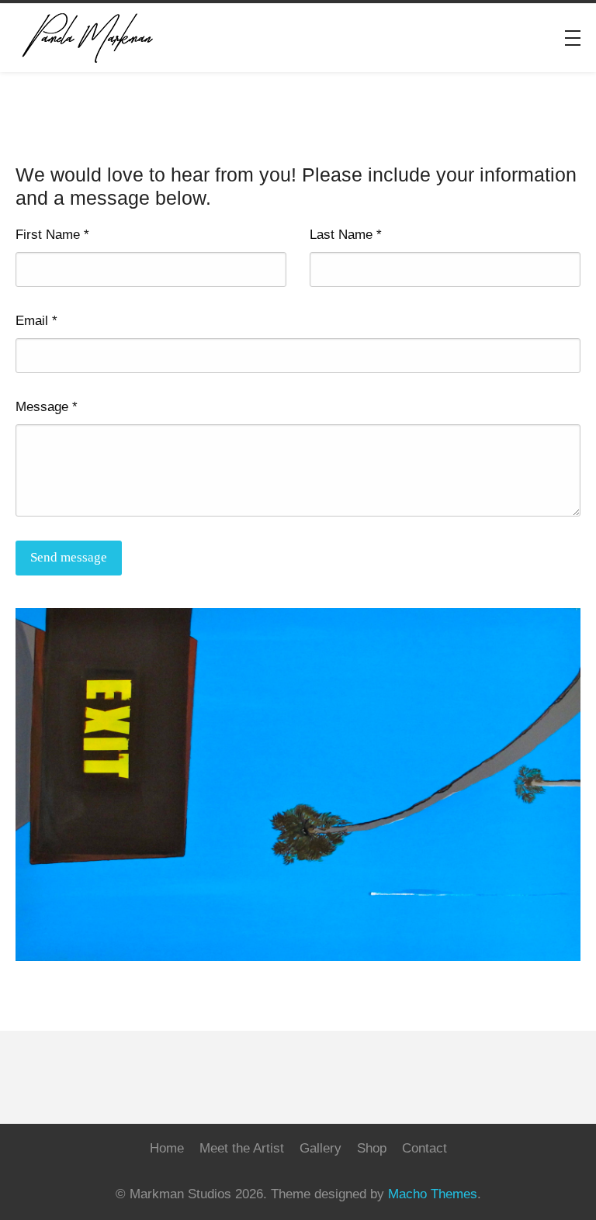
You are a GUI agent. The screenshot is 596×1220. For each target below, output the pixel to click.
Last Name (346, 234)
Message (47, 406)
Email (36, 320)
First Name (52, 234)
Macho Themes (432, 1194)
